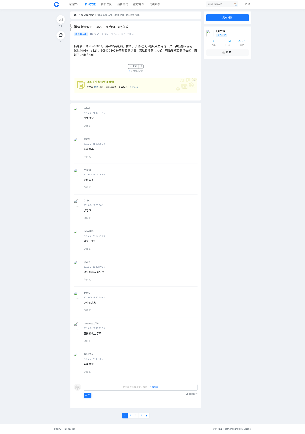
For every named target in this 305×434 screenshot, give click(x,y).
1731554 (88, 354)
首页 (75, 15)
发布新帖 (227, 17)
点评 (87, 395)
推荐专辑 (138, 4)
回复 (88, 126)
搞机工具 (106, 4)
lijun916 (221, 31)
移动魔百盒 (87, 15)
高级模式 (193, 394)
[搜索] (235, 4)
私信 (228, 52)
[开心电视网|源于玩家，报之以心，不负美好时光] (56, 4)
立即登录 (153, 387)
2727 (241, 40)
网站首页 (74, 4)
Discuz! (247, 429)
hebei (87, 108)
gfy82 (87, 262)
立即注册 (134, 87)
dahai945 (89, 231)
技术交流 (90, 4)
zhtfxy (87, 293)
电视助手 (154, 4)
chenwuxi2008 (91, 323)
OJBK (86, 200)
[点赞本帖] (60, 35)
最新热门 (122, 4)
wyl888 (87, 170)
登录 (96, 87)
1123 (227, 40)
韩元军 (87, 139)
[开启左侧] (71, 27)
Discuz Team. (222, 429)
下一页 (146, 415)
